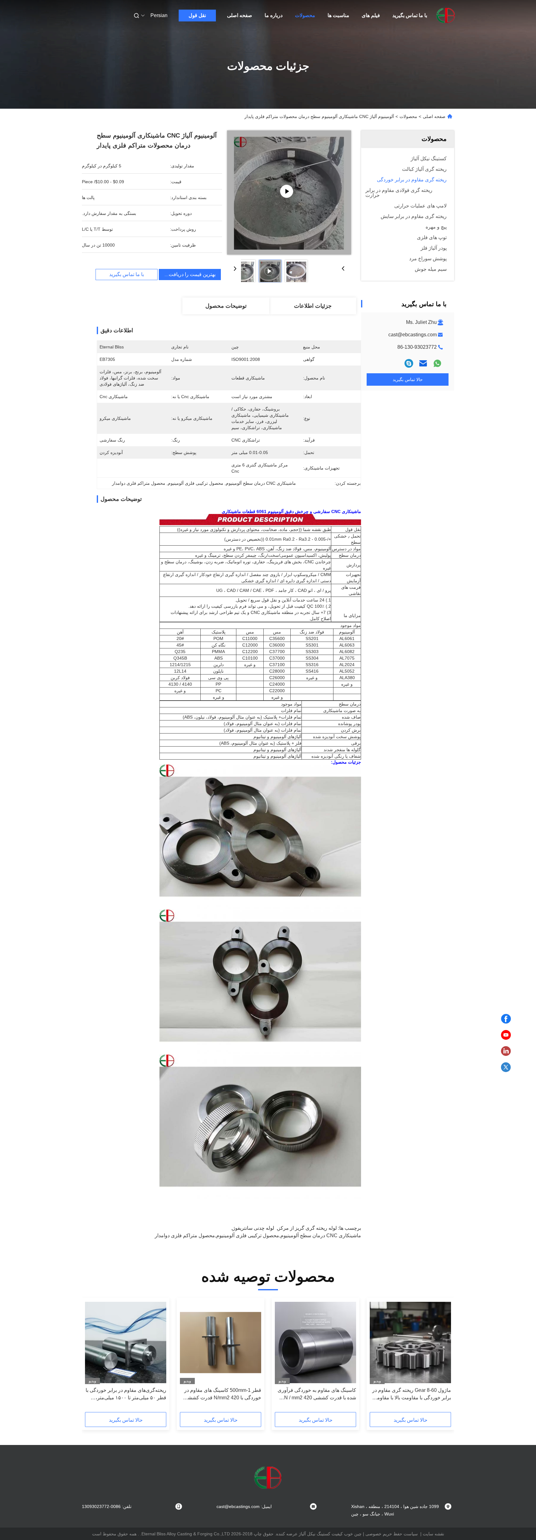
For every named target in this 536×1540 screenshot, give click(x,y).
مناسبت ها (338, 15)
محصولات (305, 15)
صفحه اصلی (239, 15)
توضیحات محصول (226, 306)
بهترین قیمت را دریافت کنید (187, 274)
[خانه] (445, 15)
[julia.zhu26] (409, 363)
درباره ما (274, 15)
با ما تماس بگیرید (409, 15)
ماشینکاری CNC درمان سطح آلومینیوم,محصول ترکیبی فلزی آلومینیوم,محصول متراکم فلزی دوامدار (258, 1235)
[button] (443, 1357)
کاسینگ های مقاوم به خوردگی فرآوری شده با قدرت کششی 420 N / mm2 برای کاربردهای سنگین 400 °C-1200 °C (317, 1394)
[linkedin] (505, 1051)
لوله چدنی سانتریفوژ (253, 1228)
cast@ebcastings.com (412, 334)
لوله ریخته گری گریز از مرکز (307, 1228)
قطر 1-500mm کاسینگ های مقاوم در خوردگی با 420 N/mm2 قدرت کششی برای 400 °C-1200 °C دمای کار (222, 1394)
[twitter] (505, 1067)
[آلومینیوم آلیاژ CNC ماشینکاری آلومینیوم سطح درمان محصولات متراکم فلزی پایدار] (289, 192)
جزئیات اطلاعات (313, 306)
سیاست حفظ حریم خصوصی (391, 1533)
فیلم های (371, 15)
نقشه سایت (433, 1533)
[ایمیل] (423, 363)
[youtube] (505, 1035)
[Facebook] (505, 1018)
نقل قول (197, 15)
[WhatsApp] (437, 363)
